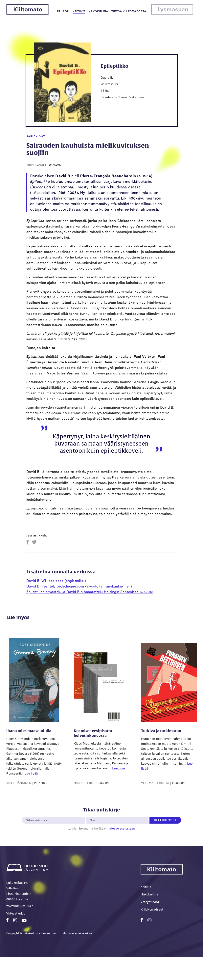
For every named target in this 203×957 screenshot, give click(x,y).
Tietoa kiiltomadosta (128, 11)
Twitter (34, 542)
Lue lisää (31, 773)
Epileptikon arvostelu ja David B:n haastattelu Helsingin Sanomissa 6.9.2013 (89, 591)
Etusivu (63, 11)
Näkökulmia (98, 11)
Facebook (28, 542)
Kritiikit (79, 11)
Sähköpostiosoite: (37, 814)
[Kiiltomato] (27, 13)
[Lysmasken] (172, 13)
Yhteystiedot (15, 913)
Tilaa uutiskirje (165, 820)
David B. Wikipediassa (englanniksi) (56, 580)
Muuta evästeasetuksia (77, 933)
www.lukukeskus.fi (20, 905)
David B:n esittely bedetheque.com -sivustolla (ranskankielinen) (79, 586)
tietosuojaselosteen (121, 828)
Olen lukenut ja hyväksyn (103, 828)
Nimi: (93, 814)
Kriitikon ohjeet (152, 909)
